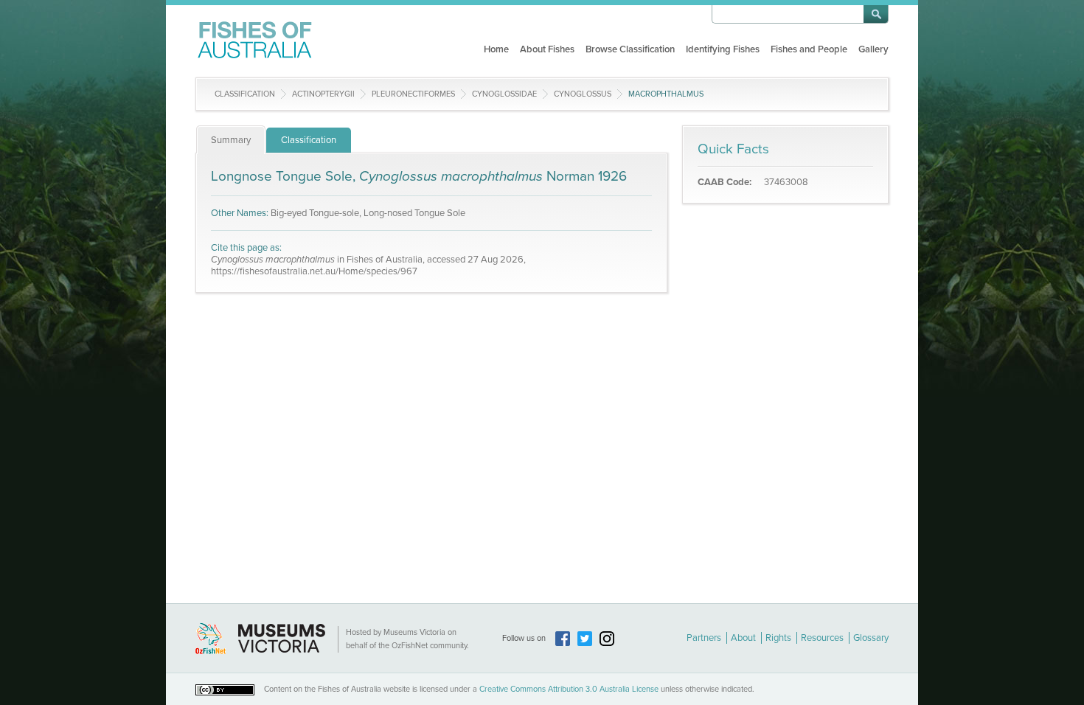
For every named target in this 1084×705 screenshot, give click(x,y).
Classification (245, 94)
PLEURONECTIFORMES (413, 94)
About (743, 638)
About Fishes (547, 49)
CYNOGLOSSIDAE (504, 94)
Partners (704, 638)
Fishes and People (809, 49)
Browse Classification (630, 49)
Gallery (873, 49)
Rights (778, 638)
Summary (231, 140)
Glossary (871, 638)
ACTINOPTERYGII (323, 94)
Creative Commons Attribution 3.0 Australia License (569, 689)
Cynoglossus (582, 94)
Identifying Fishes (723, 49)
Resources (822, 638)
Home (496, 49)
